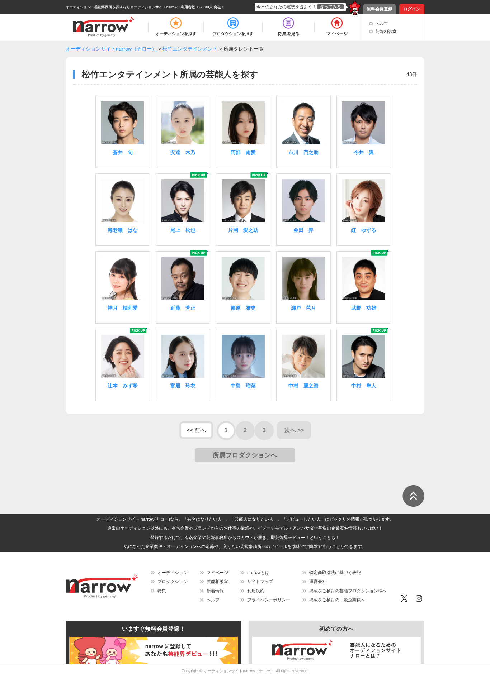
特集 (161, 590)
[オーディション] (175, 27)
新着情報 (215, 590)
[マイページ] (336, 27)
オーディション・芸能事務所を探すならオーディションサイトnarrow (121, 7)
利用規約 (255, 590)
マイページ (217, 572)
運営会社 (317, 581)
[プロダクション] (233, 27)
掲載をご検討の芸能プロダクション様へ (348, 590)
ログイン (411, 8)
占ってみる (330, 6)
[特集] (288, 27)
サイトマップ (260, 581)
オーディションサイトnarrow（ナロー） (239, 671)
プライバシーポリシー (268, 599)
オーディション (172, 572)
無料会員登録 (379, 8)
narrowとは (258, 572)
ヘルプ (381, 23)
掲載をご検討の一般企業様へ (337, 599)
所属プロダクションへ (245, 455)
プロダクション (172, 581)
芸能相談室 (386, 31)
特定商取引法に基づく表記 (335, 572)
